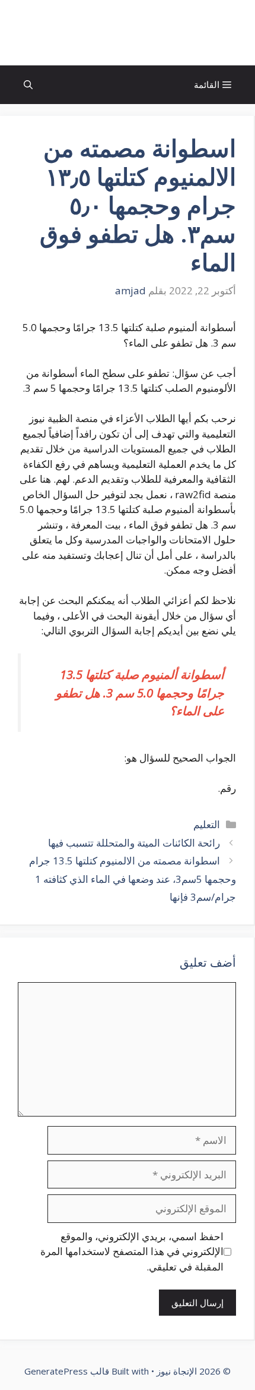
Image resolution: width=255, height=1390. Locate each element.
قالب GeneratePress (66, 1371)
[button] (28, 84)
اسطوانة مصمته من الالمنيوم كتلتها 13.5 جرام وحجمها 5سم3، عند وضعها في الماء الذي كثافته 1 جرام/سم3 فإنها (132, 879)
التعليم (206, 824)
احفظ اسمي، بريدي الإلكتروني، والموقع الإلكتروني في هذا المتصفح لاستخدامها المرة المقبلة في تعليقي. (132, 1251)
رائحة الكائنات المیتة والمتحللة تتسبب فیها (134, 843)
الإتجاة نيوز (127, 33)
